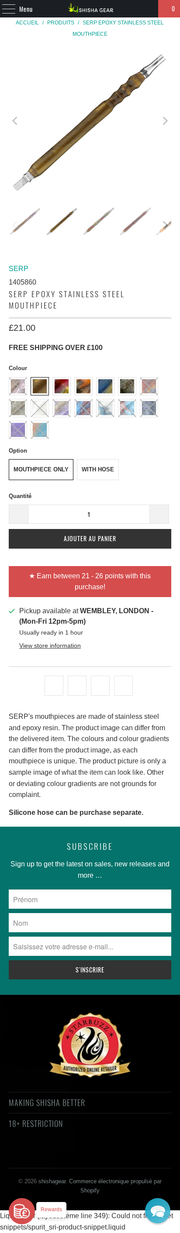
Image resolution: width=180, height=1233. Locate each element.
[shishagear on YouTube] (66, 1155)
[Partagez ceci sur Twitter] (54, 686)
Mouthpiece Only (41, 469)
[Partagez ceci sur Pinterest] (100, 686)
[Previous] (15, 120)
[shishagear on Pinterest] (81, 1155)
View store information (50, 645)
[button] (157, 1210)
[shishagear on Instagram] (97, 1155)
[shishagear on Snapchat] (113, 1155)
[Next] (165, 120)
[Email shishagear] (144, 1155)
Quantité (20, 496)
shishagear (52, 1181)
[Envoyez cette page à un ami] (123, 686)
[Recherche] (147, 8)
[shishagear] (90, 8)
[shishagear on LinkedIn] (128, 1155)
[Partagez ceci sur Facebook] (77, 686)
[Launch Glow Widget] (22, 1211)
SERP (18, 268)
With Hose (98, 469)
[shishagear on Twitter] (35, 1155)
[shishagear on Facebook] (50, 1155)
